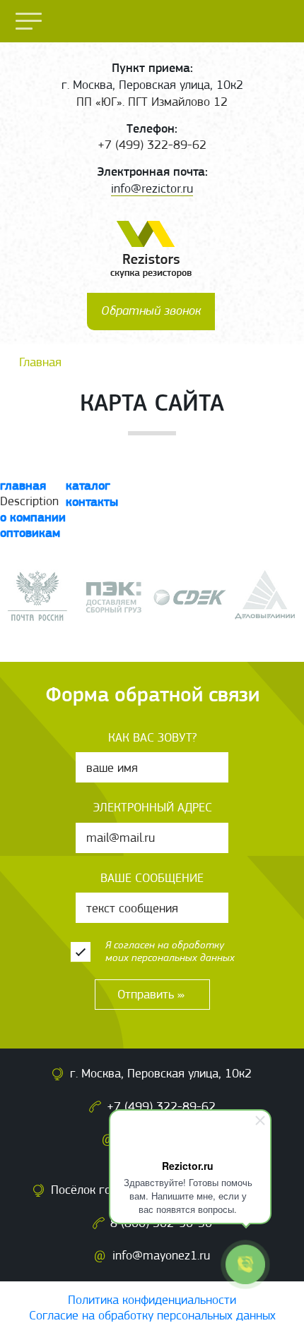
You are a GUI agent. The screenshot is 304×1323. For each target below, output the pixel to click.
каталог (88, 485)
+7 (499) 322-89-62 (161, 1106)
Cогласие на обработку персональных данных (152, 1315)
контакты (92, 501)
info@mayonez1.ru (161, 1255)
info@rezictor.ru (152, 188)
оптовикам (30, 532)
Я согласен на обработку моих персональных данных (170, 950)
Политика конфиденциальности (152, 1300)
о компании (33, 516)
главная (23, 485)
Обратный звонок (151, 310)
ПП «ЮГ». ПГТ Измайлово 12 (152, 102)
